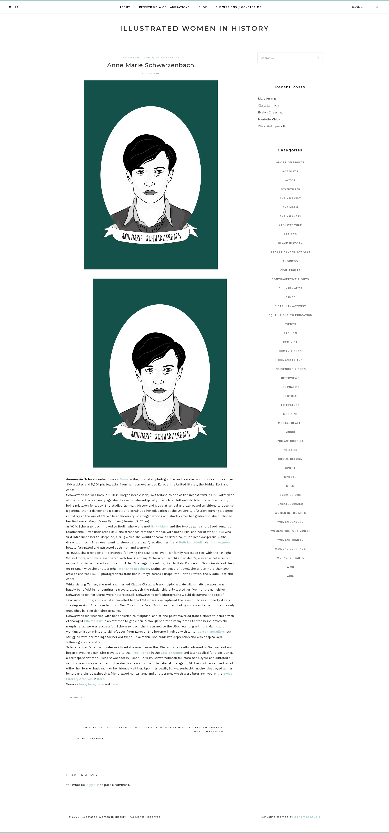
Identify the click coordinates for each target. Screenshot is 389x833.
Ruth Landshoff (191, 542)
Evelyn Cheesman (271, 112)
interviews (290, 378)
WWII (290, 566)
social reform (290, 459)
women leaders (290, 522)
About (125, 7)
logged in (92, 784)
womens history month (290, 530)
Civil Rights (290, 270)
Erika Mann (160, 526)
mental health (290, 423)
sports (290, 477)
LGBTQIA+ (151, 57)
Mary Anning (267, 98)
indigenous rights (290, 369)
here (82, 684)
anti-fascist (131, 57)
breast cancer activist (290, 252)
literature (170, 57)
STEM (290, 486)
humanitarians (290, 360)
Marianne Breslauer (134, 568)
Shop (203, 7)
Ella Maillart (93, 621)
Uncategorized (290, 504)
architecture (290, 225)
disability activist (290, 306)
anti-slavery (290, 216)
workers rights (290, 557)
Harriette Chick (269, 119)
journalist (76, 697)
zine (290, 575)
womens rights (290, 539)
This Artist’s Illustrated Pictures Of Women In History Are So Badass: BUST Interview (153, 729)
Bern (100, 679)
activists (290, 171)
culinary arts (290, 288)
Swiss (124, 479)
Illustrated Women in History (194, 28)
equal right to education (290, 315)
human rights (290, 351)
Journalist (290, 387)
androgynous (221, 542)
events (290, 324)
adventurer (290, 189)
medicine (290, 414)
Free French (140, 652)
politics (290, 450)
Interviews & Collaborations (164, 7)
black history (290, 243)
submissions (290, 495)
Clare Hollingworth (272, 126)
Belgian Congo (172, 652)
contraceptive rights (290, 279)
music (290, 432)
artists (290, 234)
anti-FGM (290, 207)
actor (290, 180)
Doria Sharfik (90, 738)
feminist (290, 342)
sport (290, 468)
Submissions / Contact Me (238, 7)
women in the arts (290, 513)
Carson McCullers (211, 631)
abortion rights (290, 162)
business (290, 261)
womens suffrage (290, 548)
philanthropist (290, 441)
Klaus (219, 532)
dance (290, 297)
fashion (290, 333)
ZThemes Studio (307, 816)
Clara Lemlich (268, 105)
